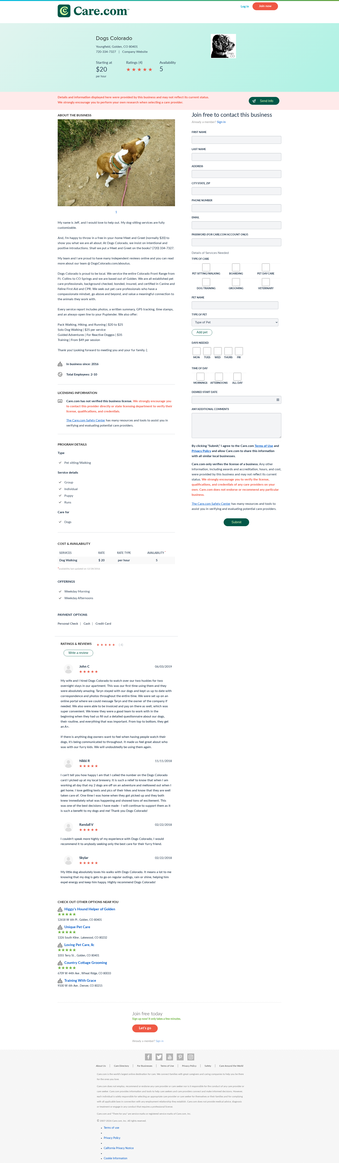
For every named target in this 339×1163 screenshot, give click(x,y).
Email (195, 217)
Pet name (198, 297)
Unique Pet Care (77, 927)
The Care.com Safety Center (211, 503)
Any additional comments (210, 409)
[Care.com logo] (95, 11)
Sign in (221, 122)
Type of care (200, 259)
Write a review (78, 652)
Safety (208, 1066)
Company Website (135, 51)
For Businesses (144, 1066)
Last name (199, 149)
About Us (101, 1066)
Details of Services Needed (210, 253)
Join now (265, 6)
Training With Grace (80, 981)
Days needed (200, 343)
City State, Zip (201, 183)
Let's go (145, 1028)
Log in (245, 6)
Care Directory (121, 1066)
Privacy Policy (201, 451)
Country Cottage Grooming (85, 963)
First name (199, 132)
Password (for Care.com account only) (220, 234)
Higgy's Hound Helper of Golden (89, 909)
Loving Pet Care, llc (79, 945)
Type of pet (199, 315)
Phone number (202, 200)
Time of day (200, 368)
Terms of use (111, 1128)
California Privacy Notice (119, 1148)
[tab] (237, 253)
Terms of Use (264, 446)
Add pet (202, 332)
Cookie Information (115, 1158)
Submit (236, 522)
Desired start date (204, 392)
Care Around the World (231, 1066)
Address (197, 166)
